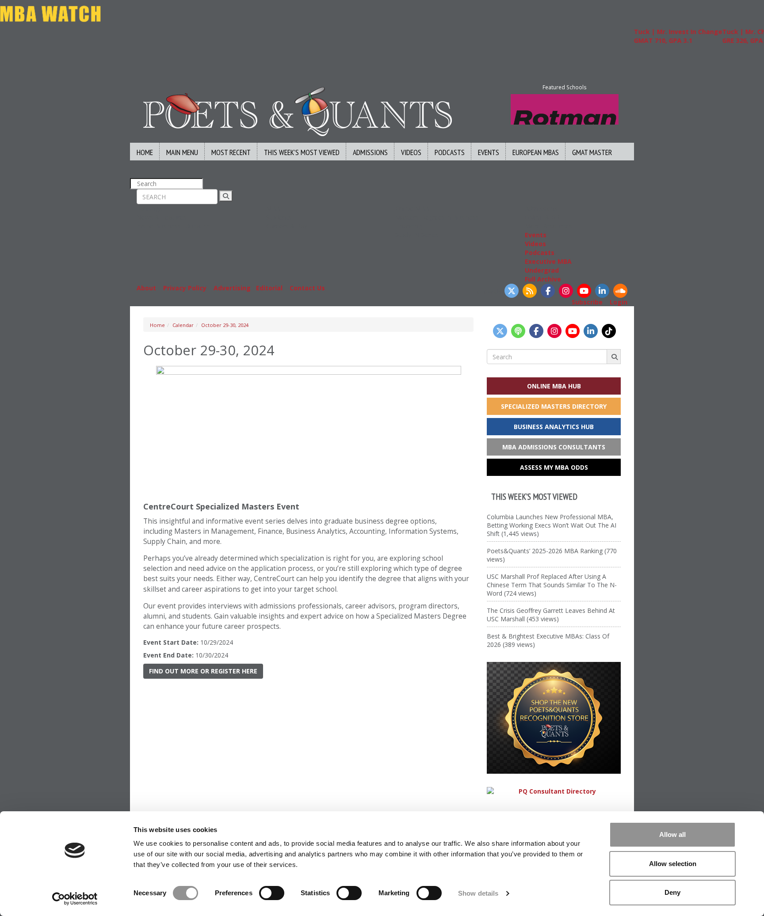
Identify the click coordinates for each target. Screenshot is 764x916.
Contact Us (307, 288)
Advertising (232, 288)
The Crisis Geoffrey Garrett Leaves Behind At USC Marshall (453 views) (551, 614)
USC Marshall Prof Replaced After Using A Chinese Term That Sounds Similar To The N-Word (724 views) (552, 584)
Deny (672, 892)
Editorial (269, 288)
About (146, 288)
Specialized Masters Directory (554, 406)
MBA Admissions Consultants (553, 447)
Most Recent (231, 152)
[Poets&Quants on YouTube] (584, 291)
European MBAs (535, 152)
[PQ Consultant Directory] (554, 791)
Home (145, 152)
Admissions (370, 152)
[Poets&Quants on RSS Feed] (530, 291)
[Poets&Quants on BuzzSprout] (518, 331)
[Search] (226, 195)
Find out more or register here (203, 671)
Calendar (183, 325)
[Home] (297, 110)
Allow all (672, 834)
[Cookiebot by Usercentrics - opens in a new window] (75, 898)
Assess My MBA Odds (554, 467)
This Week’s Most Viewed (302, 152)
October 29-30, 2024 (224, 325)
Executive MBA (548, 261)
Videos (411, 152)
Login (618, 302)
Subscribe (587, 302)
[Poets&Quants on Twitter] (511, 291)
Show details (478, 893)
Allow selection (672, 863)
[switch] (271, 893)
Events (488, 152)
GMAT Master (592, 152)
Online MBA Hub (554, 386)
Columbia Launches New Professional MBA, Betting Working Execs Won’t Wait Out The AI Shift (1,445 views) (551, 525)
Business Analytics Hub (554, 426)
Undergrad (542, 270)
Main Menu (182, 152)
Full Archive (543, 279)
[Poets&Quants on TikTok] (609, 331)
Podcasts (450, 152)
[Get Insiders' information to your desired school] (554, 718)
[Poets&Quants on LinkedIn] (602, 291)
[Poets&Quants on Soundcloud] (620, 291)
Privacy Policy (184, 288)
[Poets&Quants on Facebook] (548, 291)
